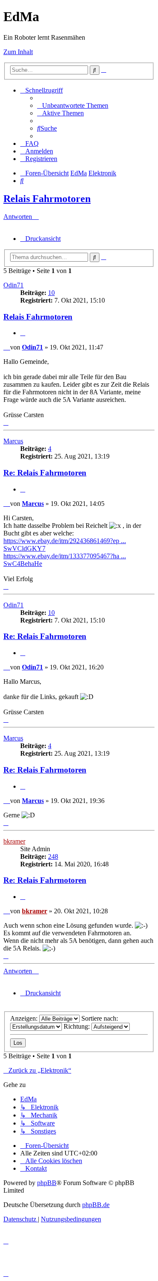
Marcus (13, 441)
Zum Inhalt (18, 51)
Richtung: (77, 1026)
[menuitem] (72, 105)
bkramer (14, 841)
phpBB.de (96, 1204)
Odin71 (13, 285)
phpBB (46, 1182)
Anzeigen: (24, 1018)
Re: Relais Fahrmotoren (44, 472)
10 (51, 292)
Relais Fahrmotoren (47, 198)
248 (53, 856)
